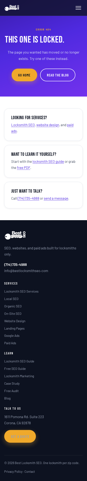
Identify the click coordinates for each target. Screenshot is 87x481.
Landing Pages (14, 328)
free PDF (23, 167)
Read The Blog (58, 75)
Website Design (14, 321)
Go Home (24, 75)
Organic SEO (13, 306)
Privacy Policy (13, 471)
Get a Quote (20, 436)
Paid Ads (10, 343)
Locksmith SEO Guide (19, 361)
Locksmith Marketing (19, 376)
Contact (29, 471)
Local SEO (11, 299)
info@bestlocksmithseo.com (26, 270)
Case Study (12, 383)
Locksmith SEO (23, 125)
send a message (56, 198)
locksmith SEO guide (48, 161)
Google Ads (11, 335)
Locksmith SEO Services (21, 291)
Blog (7, 398)
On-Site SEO (13, 313)
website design (47, 125)
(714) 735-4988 (28, 198)
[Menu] (78, 7)
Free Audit (11, 391)
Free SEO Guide (15, 368)
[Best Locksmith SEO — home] (12, 7)
